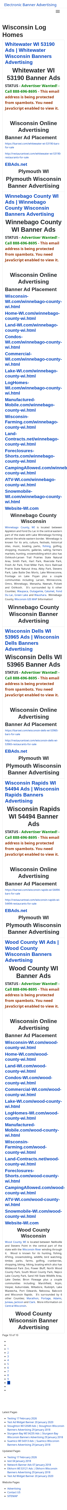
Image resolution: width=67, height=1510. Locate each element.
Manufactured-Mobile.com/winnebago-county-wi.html (30, 405)
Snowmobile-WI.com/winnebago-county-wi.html (33, 496)
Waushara (40, 595)
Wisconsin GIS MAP (25, 599)
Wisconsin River (31, 1249)
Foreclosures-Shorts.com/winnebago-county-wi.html (30, 456)
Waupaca (22, 591)
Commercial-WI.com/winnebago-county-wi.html (33, 359)
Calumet (49, 591)
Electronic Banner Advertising (30, 5)
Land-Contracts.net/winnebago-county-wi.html (32, 439)
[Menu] (58, 11)
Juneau (9, 1302)
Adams (57, 1298)
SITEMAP (12, 1496)
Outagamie (36, 591)
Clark (32, 1302)
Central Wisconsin (15, 1306)
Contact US (13, 1492)
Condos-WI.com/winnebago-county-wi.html (33, 342)
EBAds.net (16, 164)
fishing (47, 546)
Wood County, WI (15, 1242)
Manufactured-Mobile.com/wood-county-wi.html (32, 1130)
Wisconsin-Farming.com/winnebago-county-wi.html (31, 421)
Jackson (18, 1302)
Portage (46, 1298)
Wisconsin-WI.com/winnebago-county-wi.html (33, 301)
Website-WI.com (22, 508)
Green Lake (21, 595)
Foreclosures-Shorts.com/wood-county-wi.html (32, 1176)
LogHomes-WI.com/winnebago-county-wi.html (33, 388)
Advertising (14, 1488)
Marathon (32, 1298)
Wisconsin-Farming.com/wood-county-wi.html (26, 1147)
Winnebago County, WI (20, 527)
